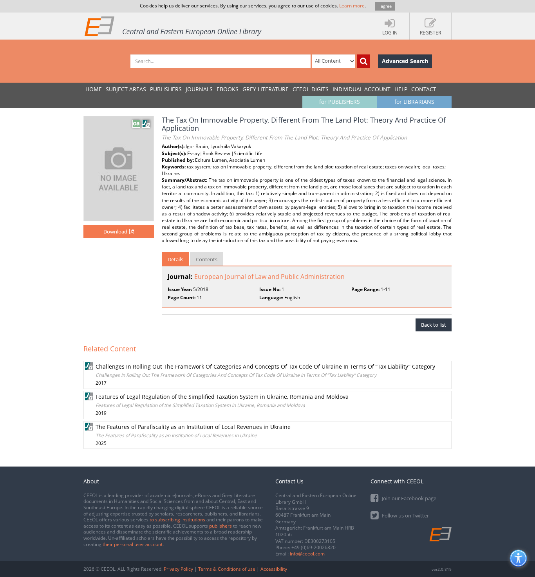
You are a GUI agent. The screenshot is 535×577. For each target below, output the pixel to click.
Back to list (433, 324)
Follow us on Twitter (405, 515)
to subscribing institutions (177, 519)
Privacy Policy (178, 569)
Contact (423, 89)
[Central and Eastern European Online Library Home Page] (173, 26)
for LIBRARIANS (414, 101)
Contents (206, 259)
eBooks (228, 89)
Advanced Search (405, 61)
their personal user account (133, 544)
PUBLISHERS (166, 89)
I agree (385, 6)
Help (400, 89)
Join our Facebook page (408, 498)
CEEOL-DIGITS (311, 89)
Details (175, 259)
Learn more (352, 5)
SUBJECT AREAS (126, 89)
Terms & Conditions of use (226, 569)
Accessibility (273, 569)
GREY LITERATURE (265, 89)
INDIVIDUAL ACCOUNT (361, 89)
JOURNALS (199, 89)
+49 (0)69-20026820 (313, 547)
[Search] (363, 61)
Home (93, 89)
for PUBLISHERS (339, 101)
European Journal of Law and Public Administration (269, 276)
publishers (220, 526)
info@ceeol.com (307, 553)
